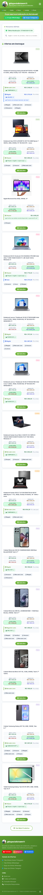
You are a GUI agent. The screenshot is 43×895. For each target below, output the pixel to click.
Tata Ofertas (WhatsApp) (11, 863)
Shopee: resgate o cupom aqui (15, 161)
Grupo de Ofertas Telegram (12, 868)
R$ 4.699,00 (35, 215)
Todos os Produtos (10, 879)
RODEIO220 (10, 337)
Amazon (28, 104)
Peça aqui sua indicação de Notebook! (21, 14)
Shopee (8, 158)
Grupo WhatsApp (13, 18)
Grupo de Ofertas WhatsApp (12, 865)
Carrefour (17, 635)
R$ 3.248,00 (28, 87)
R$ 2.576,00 (28, 804)
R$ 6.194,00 (26, 509)
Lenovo (8, 348)
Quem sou (7, 876)
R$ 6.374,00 (28, 280)
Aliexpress (9, 108)
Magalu (8, 94)
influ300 (9, 97)
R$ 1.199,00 (28, 567)
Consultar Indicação (10, 881)
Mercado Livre (10, 87)
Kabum (8, 750)
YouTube (8, 852)
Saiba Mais (22, 113)
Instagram (19, 852)
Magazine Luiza (11, 628)
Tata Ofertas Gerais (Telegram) (13, 860)
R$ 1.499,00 (28, 628)
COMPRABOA (11, 90)
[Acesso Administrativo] (40, 891)
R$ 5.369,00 (28, 399)
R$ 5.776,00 (28, 273)
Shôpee (8, 804)
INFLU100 (10, 570)
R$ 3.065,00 (28, 158)
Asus (7, 280)
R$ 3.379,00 (28, 94)
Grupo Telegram (31, 18)
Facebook (30, 852)
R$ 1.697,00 (28, 743)
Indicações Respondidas (12, 884)
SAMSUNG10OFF (12, 746)
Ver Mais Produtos (22, 828)
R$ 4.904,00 (28, 452)
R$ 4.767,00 (28, 334)
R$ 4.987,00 (28, 341)
